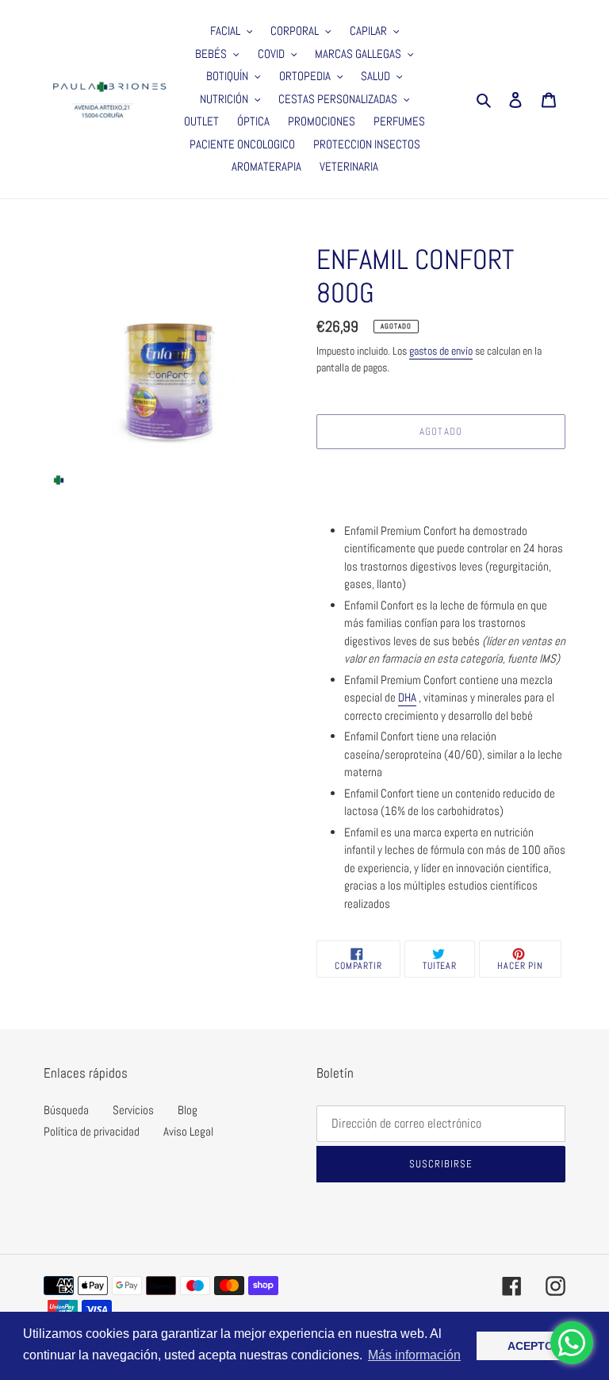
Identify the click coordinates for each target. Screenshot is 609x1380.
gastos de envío (441, 351)
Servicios (133, 1109)
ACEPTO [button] (530, 1346)
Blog (187, 1109)
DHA (407, 697)
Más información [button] (414, 1355)
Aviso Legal (188, 1131)
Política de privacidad (92, 1131)
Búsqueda (66, 1109)
